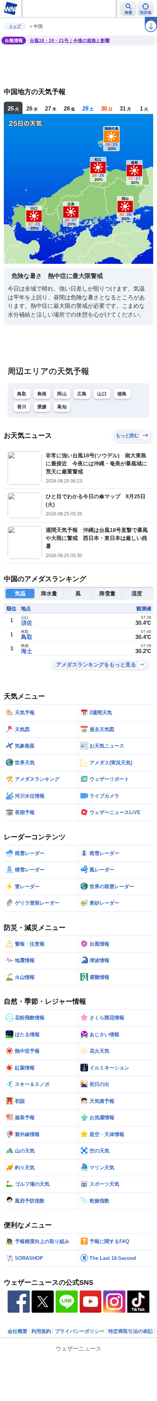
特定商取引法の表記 (130, 1331)
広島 (82, 394)
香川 (22, 407)
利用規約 (41, 1331)
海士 (26, 651)
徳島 (122, 394)
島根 (42, 394)
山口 (102, 394)
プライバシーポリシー (79, 1331)
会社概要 (17, 1331)
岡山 (62, 394)
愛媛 (42, 407)
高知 (62, 407)
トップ (15, 26)
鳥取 (22, 394)
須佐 (26, 623)
